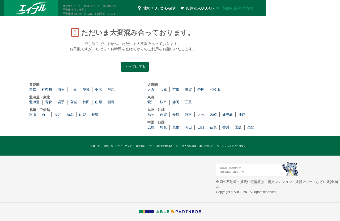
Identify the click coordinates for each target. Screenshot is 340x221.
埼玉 (61, 89)
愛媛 (238, 127)
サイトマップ (124, 146)
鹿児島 (227, 114)
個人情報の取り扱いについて (197, 146)
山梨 (82, 114)
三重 (188, 102)
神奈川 (47, 89)
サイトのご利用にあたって (163, 146)
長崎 (175, 114)
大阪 (150, 89)
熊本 (188, 114)
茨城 (86, 89)
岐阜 (163, 102)
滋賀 (188, 89)
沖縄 (241, 114)
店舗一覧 (95, 146)
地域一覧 (108, 146)
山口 (200, 127)
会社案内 (140, 146)
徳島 (213, 127)
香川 (225, 127)
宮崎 (213, 114)
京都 (175, 89)
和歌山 (215, 89)
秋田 (86, 102)
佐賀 (163, 114)
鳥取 (163, 127)
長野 (95, 114)
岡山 (188, 127)
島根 (175, 127)
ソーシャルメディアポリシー (232, 146)
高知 (250, 127)
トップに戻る (135, 67)
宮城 (73, 102)
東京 (32, 89)
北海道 (34, 102)
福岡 (150, 114)
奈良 (200, 89)
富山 (32, 114)
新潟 (70, 114)
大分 (200, 114)
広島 (150, 127)
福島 (111, 102)
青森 (48, 102)
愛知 (150, 102)
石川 (45, 114)
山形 (98, 102)
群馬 (111, 89)
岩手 (61, 102)
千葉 (73, 89)
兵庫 (163, 89)
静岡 (175, 102)
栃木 (98, 89)
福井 (57, 114)
